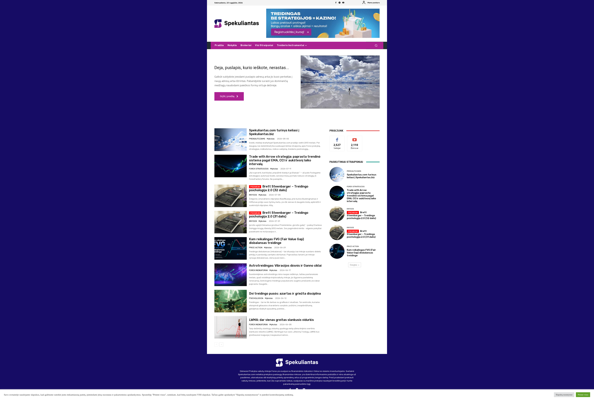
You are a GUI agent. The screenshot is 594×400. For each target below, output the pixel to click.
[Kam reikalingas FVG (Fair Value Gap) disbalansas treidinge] (230, 248)
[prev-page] (216, 345)
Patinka (337, 138)
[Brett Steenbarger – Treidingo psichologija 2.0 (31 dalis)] (230, 222)
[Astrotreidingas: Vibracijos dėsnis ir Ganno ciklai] (230, 274)
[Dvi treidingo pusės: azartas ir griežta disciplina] (230, 301)
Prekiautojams (257, 139)
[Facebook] (336, 3)
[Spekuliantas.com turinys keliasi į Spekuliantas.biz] (230, 139)
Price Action (255, 248)
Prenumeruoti (354, 138)
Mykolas (271, 139)
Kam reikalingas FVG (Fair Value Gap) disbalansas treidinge (276, 241)
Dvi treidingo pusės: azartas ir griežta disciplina (285, 293)
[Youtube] (343, 3)
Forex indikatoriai (258, 270)
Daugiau (353, 265)
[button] (376, 45)
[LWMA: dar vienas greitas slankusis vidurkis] (230, 327)
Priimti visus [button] (583, 395)
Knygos (253, 195)
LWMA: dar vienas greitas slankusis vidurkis (281, 320)
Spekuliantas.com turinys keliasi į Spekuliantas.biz (361, 176)
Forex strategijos (259, 169)
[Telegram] (339, 3)
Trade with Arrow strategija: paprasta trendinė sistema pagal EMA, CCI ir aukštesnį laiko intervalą (285, 160)
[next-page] (221, 345)
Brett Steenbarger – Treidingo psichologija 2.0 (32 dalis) (278, 188)
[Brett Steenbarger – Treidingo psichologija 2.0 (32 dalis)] (230, 196)
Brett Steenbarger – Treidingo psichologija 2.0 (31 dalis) (278, 214)
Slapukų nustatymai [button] (564, 395)
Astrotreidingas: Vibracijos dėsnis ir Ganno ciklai (285, 265)
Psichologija (256, 298)
